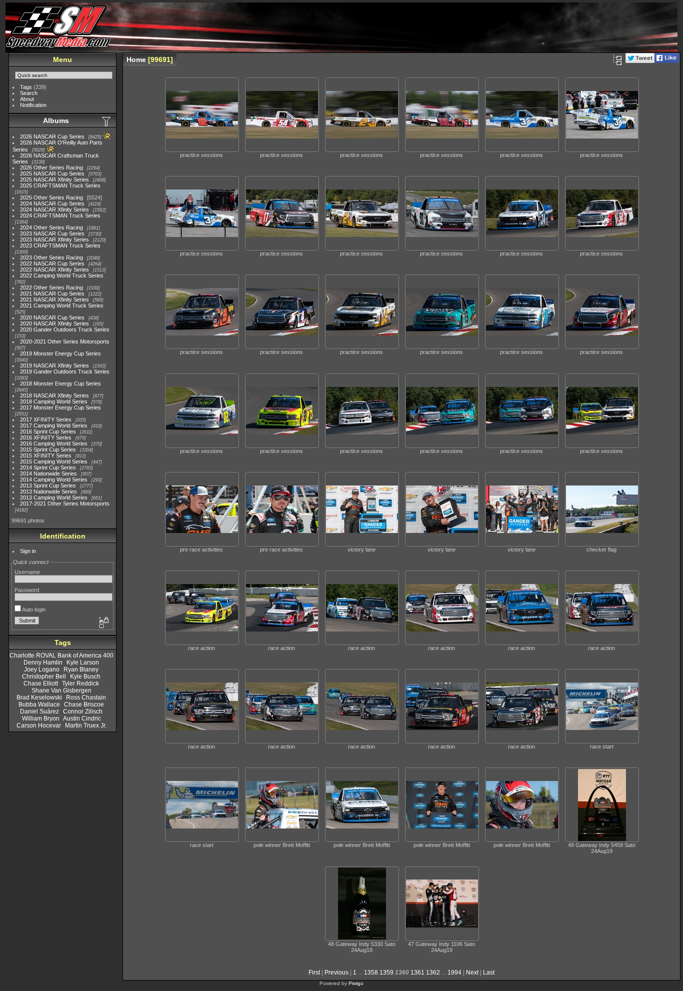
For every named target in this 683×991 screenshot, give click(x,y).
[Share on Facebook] (666, 61)
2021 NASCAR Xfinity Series (54, 299)
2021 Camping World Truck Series (62, 305)
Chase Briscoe (84, 704)
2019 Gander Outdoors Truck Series (65, 371)
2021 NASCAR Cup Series (52, 293)
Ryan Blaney (81, 669)
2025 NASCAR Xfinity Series (54, 179)
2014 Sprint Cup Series (48, 467)
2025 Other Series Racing (51, 197)
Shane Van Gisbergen (62, 690)
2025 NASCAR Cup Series (52, 173)
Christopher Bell (44, 676)
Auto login (33, 609)
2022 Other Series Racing (51, 287)
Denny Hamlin (43, 662)
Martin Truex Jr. (85, 725)
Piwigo (356, 983)
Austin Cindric (82, 718)
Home (136, 60)
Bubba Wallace (39, 704)
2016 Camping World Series (54, 443)
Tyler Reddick (80, 683)
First (314, 972)
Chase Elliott (41, 683)
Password (26, 590)
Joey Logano (42, 669)
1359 (387, 972)
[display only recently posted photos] (107, 121)
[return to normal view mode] (617, 59)
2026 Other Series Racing (51, 167)
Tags (26, 87)
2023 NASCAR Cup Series (52, 233)
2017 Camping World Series (54, 425)
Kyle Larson (82, 662)
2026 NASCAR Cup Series (52, 137)
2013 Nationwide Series (48, 491)
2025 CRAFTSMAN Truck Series (60, 185)
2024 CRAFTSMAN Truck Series (60, 215)
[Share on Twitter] (640, 61)
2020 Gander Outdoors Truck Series (65, 329)
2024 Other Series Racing (51, 227)
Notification (33, 105)
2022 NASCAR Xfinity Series (54, 269)
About (27, 99)
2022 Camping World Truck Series (62, 275)
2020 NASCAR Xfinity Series (54, 323)
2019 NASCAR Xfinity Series (54, 365)
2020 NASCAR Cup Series (52, 317)
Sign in (28, 551)
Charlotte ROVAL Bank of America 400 (62, 655)
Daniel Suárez (39, 711)
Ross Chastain (86, 697)
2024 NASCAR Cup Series (52, 203)
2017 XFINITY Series (46, 419)
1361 (417, 972)
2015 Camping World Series (54, 461)
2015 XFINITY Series (46, 455)
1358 (371, 972)
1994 (455, 972)
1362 (433, 972)
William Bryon (41, 718)
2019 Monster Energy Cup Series (60, 353)
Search (29, 93)
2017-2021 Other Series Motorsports (65, 503)
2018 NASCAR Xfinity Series (54, 395)
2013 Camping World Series (54, 497)
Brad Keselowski (39, 697)
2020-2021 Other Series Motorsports (65, 341)
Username (27, 572)
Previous (336, 972)
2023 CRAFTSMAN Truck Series (60, 245)
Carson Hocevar (38, 725)
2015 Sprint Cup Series (48, 449)
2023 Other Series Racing (51, 257)
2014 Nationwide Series (48, 473)
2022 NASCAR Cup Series (52, 263)
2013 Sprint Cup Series (48, 485)
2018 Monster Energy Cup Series (60, 383)
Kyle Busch (85, 676)
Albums (56, 120)
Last (488, 972)
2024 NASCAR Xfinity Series (54, 209)
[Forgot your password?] (103, 623)
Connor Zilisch (82, 711)
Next (472, 972)
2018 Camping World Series (54, 401)
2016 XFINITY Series (46, 437)
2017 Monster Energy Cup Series (60, 407)
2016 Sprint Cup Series (48, 431)
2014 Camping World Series (54, 479)
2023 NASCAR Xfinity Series (54, 239)
